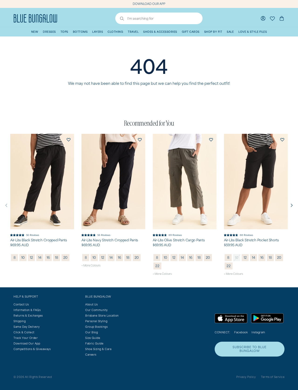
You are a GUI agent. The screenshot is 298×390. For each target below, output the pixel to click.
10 (23, 257)
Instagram (258, 332)
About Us (91, 304)
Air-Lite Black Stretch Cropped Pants (38, 240)
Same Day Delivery (27, 326)
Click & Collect (24, 332)
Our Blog (91, 332)
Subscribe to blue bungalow (250, 349)
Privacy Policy (246, 376)
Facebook (241, 332)
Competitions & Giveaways (32, 349)
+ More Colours (90, 265)
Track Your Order (26, 337)
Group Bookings (96, 326)
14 (39, 257)
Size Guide (92, 337)
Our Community (96, 309)
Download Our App (27, 343)
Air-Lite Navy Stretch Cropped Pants (109, 240)
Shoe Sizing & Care (98, 349)
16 (48, 257)
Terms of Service (272, 376)
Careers (90, 354)
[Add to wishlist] (68, 139)
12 (31, 257)
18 (56, 257)
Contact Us (21, 304)
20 (65, 257)
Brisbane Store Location (102, 315)
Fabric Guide (94, 343)
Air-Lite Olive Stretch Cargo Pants (179, 240)
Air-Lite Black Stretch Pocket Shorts (251, 240)
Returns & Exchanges (28, 315)
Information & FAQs (27, 309)
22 (157, 266)
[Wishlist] (272, 18)
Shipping (20, 321)
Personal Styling (96, 321)
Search (119, 19)
